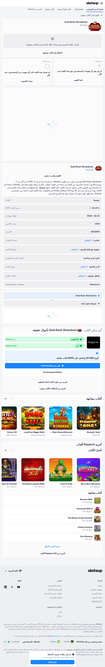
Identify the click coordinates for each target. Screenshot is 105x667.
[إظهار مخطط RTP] (90, 208)
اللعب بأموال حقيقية (64, 9)
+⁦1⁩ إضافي (75, 249)
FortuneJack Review (52, 372)
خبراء (100, 585)
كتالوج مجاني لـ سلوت (52, 176)
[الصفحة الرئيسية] (92, 3)
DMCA (53, 641)
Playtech (90, 170)
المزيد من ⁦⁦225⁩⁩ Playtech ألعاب (52, 553)
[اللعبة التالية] (5, 398)
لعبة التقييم (78, 80)
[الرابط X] (12, 587)
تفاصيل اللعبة (78, 9)
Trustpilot (12, 641)
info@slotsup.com (52, 636)
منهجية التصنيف (96, 589)
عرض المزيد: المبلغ (52, 546)
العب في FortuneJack (50, 365)
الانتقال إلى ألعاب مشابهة (52, 53)
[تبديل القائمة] (101, 3)
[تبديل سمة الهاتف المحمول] (5, 3)
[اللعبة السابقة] (11, 398)
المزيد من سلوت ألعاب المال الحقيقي (52, 382)
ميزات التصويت (27, 81)
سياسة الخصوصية (55, 585)
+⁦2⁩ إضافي (88, 240)
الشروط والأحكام (55, 589)
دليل (60, 612)
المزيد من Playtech (35, 9)
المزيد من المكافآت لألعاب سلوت (53, 388)
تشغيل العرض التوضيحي (95, 9)
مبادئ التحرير (97, 593)
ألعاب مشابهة (49, 9)
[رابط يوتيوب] (18, 587)
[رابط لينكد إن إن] (5, 587)
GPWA (67, 641)
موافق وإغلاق (52, 662)
